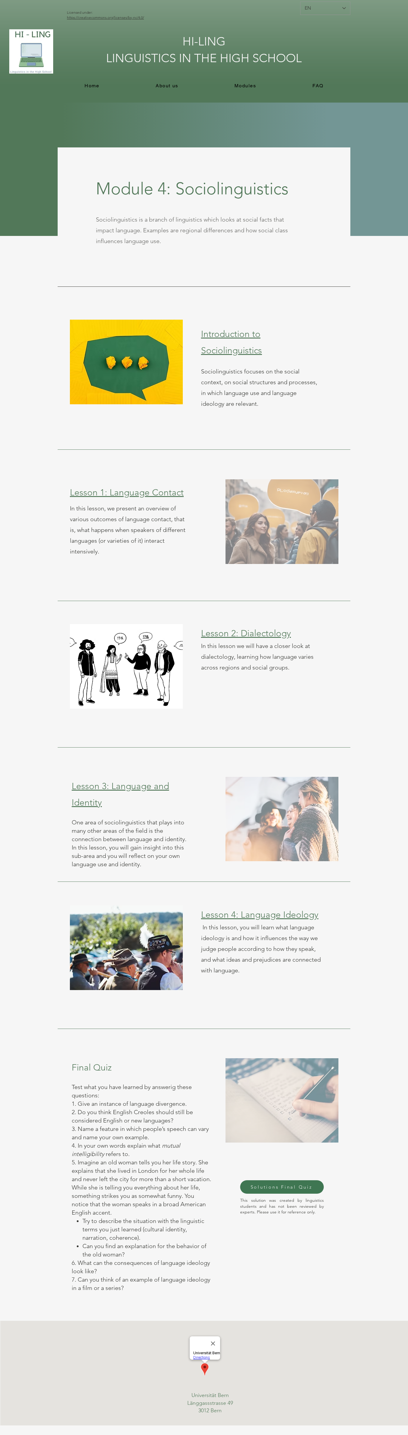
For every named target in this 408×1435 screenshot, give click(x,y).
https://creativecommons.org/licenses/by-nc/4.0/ (105, 17)
